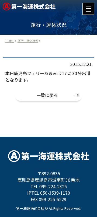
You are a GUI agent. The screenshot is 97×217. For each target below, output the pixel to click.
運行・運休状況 (28, 40)
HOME (9, 40)
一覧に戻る (47, 95)
